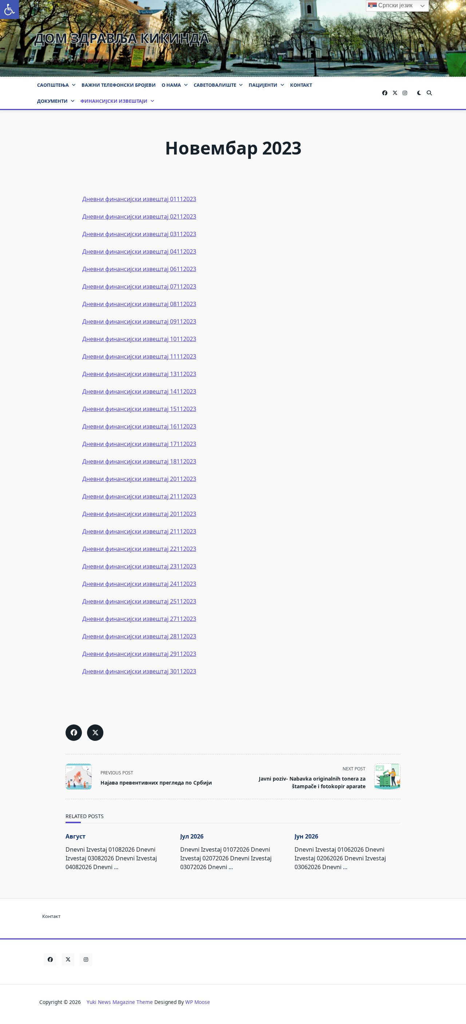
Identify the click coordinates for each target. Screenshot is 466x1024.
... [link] (116, 867)
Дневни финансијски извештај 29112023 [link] (139, 654)
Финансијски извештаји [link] (113, 101)
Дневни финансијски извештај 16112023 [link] (139, 426)
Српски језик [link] (394, 5)
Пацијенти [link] (263, 85)
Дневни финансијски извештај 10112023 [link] (139, 339)
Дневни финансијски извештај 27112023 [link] (139, 619)
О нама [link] (171, 85)
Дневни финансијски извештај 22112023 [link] (139, 549)
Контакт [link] (301, 85)
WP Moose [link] (197, 1001)
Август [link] (76, 836)
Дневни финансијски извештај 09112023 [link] (139, 321)
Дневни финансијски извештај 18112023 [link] (139, 461)
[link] (9, 9)
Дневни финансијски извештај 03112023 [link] (139, 234)
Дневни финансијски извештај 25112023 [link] (139, 601)
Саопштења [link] (53, 85)
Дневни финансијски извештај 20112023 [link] (139, 479)
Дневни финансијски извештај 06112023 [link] (139, 269)
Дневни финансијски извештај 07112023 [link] (139, 286)
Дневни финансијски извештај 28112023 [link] (139, 636)
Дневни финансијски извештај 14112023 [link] (139, 391)
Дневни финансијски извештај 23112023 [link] (139, 566)
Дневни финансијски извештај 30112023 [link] (139, 671)
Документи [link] (52, 101)
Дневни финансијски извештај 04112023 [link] (139, 251)
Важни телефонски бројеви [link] (119, 85)
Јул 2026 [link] (192, 836)
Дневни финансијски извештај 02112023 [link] (139, 216)
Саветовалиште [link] (215, 85)
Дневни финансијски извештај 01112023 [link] (139, 199)
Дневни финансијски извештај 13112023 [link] (139, 374)
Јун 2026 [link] (306, 836)
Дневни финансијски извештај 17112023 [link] (139, 444)
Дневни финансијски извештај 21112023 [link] (139, 496)
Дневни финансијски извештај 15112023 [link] (139, 409)
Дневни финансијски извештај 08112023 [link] (139, 304)
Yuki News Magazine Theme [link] (120, 1001)
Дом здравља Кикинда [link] (121, 38)
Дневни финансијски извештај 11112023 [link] (139, 356)
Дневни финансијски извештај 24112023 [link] (139, 584)
